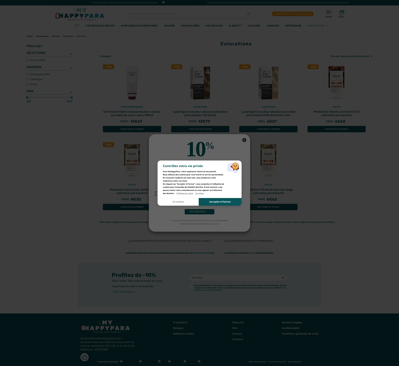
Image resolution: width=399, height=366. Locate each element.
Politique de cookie (184, 193)
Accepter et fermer (220, 201)
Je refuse (199, 193)
